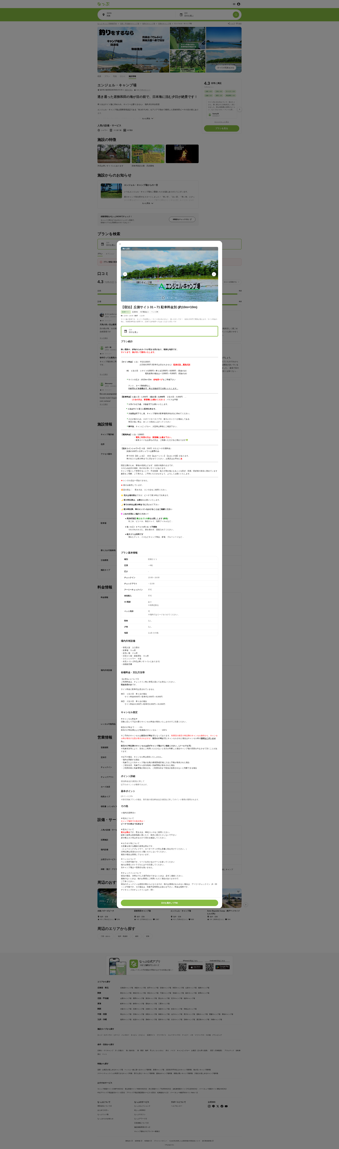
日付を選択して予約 (169, 903)
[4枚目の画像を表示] (175, 297)
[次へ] (214, 274)
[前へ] (125, 274)
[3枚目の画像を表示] (171, 297)
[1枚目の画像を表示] (163, 297)
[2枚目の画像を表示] (167, 297)
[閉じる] (120, 244)
